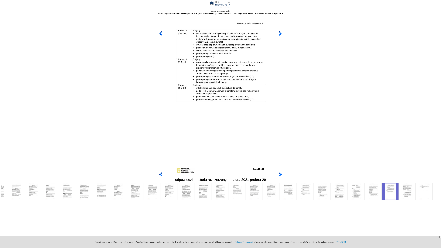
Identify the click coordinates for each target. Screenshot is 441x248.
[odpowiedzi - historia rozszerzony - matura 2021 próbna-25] (322, 191)
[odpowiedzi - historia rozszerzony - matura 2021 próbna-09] (50, 191)
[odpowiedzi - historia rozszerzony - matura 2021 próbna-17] (186, 191)
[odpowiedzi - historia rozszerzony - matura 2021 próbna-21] (254, 191)
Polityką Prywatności (244, 242)
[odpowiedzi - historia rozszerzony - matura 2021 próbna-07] (16, 191)
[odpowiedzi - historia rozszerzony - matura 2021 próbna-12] (101, 191)
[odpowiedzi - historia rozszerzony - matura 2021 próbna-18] (203, 191)
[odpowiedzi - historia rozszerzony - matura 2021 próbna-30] (407, 191)
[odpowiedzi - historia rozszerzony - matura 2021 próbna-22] (271, 191)
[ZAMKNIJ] (341, 242)
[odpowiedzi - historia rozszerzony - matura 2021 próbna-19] (220, 191)
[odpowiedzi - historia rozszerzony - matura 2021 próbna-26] (339, 191)
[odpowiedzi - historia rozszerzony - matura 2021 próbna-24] (305, 191)
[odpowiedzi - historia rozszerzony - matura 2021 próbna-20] (237, 191)
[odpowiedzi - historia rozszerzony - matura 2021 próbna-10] (67, 191)
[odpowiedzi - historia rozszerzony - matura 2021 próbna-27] (356, 191)
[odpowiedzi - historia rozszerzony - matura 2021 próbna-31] (424, 191)
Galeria (234, 13)
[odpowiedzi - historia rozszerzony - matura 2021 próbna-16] (169, 191)
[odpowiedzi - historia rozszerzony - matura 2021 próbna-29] (390, 191)
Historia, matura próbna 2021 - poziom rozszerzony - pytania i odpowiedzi (202, 13)
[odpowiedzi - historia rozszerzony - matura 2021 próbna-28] (373, 191)
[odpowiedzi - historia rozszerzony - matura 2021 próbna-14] (135, 191)
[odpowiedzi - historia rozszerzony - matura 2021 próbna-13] (118, 191)
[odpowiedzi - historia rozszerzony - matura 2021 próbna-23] (288, 191)
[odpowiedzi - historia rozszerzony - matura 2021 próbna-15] (152, 191)
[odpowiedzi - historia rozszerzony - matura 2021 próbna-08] (33, 191)
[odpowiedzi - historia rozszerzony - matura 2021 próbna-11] (84, 191)
